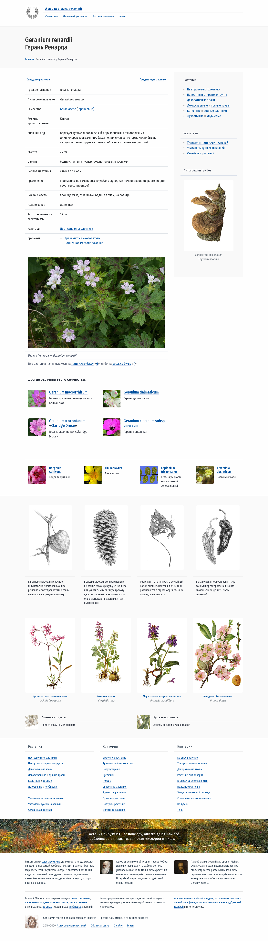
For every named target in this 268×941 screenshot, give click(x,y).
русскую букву (121, 363)
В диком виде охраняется (192, 780)
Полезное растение (188, 786)
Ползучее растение (114, 804)
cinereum (131, 425)
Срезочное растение (115, 786)
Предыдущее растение (153, 79)
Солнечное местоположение (84, 243)
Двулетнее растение (114, 757)
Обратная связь (100, 925)
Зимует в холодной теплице (193, 792)
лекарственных (78, 902)
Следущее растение (38, 79)
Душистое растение (114, 798)
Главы (130, 925)
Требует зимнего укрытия (192, 763)
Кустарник (108, 775)
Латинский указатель (75, 16)
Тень (180, 810)
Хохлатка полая (106, 696)
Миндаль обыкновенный (217, 696)
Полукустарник (111, 769)
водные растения (215, 111)
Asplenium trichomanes (169, 470)
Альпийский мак (183, 898)
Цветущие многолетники (76, 228)
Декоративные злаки (201, 100)
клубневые (214, 116)
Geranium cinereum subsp (144, 420)
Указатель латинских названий (207, 142)
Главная (29, 59)
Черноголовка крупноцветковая (162, 696)
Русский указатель (103, 16)
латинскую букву (82, 363)
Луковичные (195, 116)
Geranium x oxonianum (67, 420)
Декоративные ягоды (189, 769)
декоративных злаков (55, 902)
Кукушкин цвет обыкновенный (50, 696)
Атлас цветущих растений (63, 8)
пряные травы (220, 105)
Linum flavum (113, 468)
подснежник (222, 898)
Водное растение (187, 757)
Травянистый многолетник (82, 238)
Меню (122, 16)
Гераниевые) (86, 109)
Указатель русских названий (206, 148)
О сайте (118, 925)
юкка (224, 902)
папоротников (33, 902)
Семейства (51, 16)
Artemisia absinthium (224, 470)
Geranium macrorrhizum (68, 392)
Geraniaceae (68, 109)
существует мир (51, 861)
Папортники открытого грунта (207, 95)
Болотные (194, 111)
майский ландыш (203, 898)
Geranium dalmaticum (141, 392)
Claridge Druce (63, 425)
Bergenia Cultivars (55, 470)
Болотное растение (114, 810)
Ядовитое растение (114, 792)
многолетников (81, 898)
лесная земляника (209, 902)
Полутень (182, 804)
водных (47, 906)
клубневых (75, 906)
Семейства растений (200, 153)
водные (47, 780)
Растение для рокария (190, 775)
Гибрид (107, 780)
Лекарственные (197, 105)
